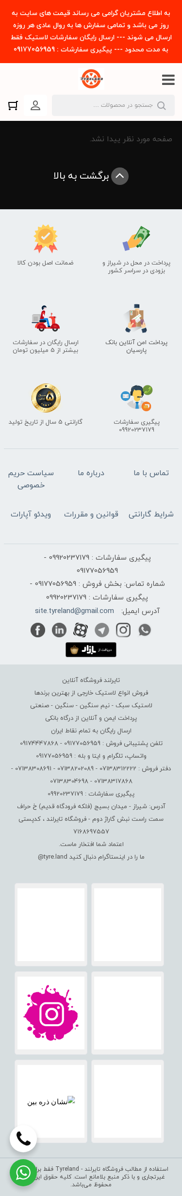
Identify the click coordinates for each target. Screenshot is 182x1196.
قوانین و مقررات (91, 514)
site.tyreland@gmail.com (74, 611)
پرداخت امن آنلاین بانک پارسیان (136, 346)
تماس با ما (151, 473)
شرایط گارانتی (151, 514)
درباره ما (91, 473)
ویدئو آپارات (31, 514)
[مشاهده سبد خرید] (15, 105)
